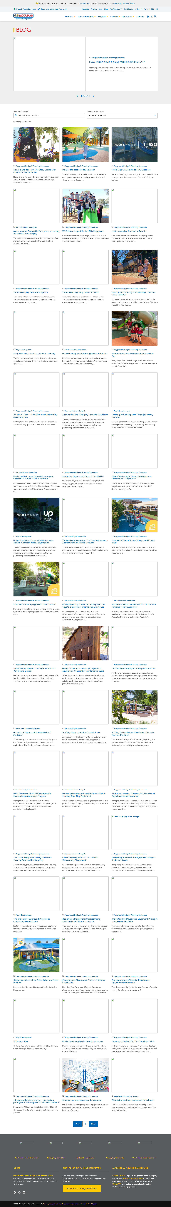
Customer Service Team (124, 3)
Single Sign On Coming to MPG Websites (130, 170)
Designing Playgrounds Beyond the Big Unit (83, 476)
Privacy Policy (49, 1204)
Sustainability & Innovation (75, 350)
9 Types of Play (20, 1041)
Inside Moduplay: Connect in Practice (129, 231)
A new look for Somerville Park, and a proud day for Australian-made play (36, 232)
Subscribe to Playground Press (82, 1188)
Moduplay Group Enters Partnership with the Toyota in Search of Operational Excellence (83, 605)
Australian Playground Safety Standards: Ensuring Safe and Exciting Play (32, 858)
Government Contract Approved (54, 9)
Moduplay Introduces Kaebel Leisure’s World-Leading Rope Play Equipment (84, 794)
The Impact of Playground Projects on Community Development (31, 920)
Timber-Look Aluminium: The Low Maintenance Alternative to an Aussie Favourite (85, 541)
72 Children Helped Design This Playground (83, 231)
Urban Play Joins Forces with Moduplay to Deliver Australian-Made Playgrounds (33, 541)
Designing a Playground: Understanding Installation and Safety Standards (81, 920)
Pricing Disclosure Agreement (67, 1204)
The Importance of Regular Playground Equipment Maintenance (130, 981)
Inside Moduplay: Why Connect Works (80, 292)
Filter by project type (95, 111)
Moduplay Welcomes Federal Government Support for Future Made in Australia (33, 477)
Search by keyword (20, 111)
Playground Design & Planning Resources (108, 58)
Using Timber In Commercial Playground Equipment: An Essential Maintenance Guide (83, 669)
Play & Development (24, 350)
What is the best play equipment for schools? (132, 1100)
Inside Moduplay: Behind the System (30, 292)
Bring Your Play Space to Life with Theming (34, 353)
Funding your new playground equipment (82, 1100)
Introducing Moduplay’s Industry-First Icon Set (133, 668)
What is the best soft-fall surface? (78, 170)
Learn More (84, 3)
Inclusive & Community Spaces (28, 728)
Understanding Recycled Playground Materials (84, 353)
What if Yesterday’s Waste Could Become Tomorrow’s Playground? (131, 477)
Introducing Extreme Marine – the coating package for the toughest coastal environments (36, 1101)
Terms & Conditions (88, 1204)
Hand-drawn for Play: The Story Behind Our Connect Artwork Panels (34, 171)
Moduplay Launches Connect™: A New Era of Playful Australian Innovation (133, 794)
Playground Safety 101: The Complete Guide (132, 1041)
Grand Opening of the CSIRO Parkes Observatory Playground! (79, 858)
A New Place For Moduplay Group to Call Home (85, 415)
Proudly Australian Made (26, 9)
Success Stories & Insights (26, 227)
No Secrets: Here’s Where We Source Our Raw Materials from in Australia (133, 605)
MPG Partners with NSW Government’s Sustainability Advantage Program (32, 794)
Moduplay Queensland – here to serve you (82, 1041)
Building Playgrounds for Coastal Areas (81, 732)
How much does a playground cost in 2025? (34, 604)
